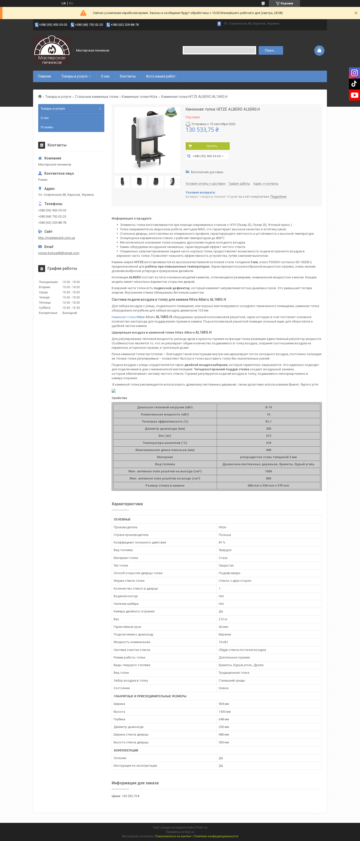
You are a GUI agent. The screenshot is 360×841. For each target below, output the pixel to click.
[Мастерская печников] (51, 50)
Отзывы (47, 127)
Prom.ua (201, 827)
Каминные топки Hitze (139, 97)
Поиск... (271, 50)
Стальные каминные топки (96, 97)
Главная (44, 76)
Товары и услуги (74, 76)
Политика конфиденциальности (216, 836)
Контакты (128, 76)
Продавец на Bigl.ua (180, 832)
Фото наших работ (161, 76)
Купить (212, 146)
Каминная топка (128, 317)
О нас (105, 76)
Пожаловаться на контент (173, 836)
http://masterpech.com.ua (56, 238)
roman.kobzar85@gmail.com (58, 253)
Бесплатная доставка (207, 172)
